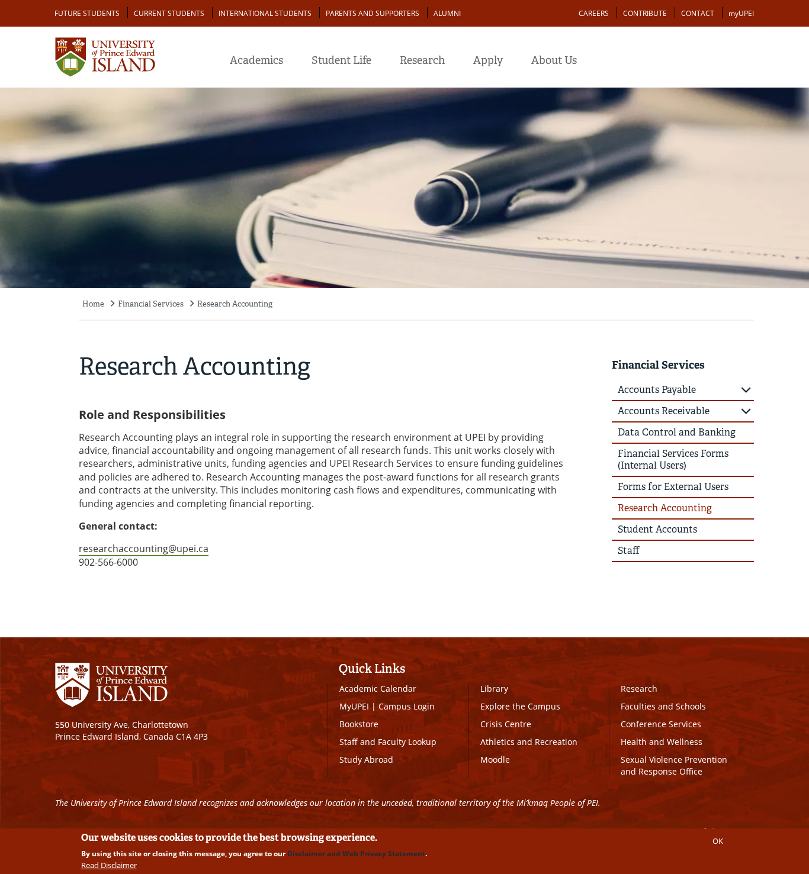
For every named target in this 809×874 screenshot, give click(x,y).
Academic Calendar (377, 688)
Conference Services (661, 724)
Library (494, 688)
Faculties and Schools (663, 706)
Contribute (645, 13)
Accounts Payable (657, 389)
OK (717, 841)
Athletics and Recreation (528, 741)
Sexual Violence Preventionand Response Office (674, 765)
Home (93, 304)
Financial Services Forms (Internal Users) (673, 459)
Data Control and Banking (677, 432)
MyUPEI (354, 706)
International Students (265, 13)
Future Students (87, 13)
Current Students (169, 13)
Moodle (495, 759)
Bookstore (358, 724)
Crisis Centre (505, 724)
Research (422, 60)
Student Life (341, 60)
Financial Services (151, 304)
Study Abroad (366, 759)
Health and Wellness (661, 741)
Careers (594, 13)
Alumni (447, 13)
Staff (629, 550)
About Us (554, 60)
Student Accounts (657, 529)
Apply (488, 60)
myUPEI (741, 13)
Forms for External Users (673, 486)
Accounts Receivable (664, 411)
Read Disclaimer (109, 865)
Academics (256, 60)
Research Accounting (234, 304)
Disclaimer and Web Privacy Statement (356, 854)
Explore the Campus (520, 706)
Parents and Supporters (372, 13)
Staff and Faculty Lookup (387, 741)
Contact (697, 13)
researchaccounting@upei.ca (143, 548)
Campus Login (406, 706)
